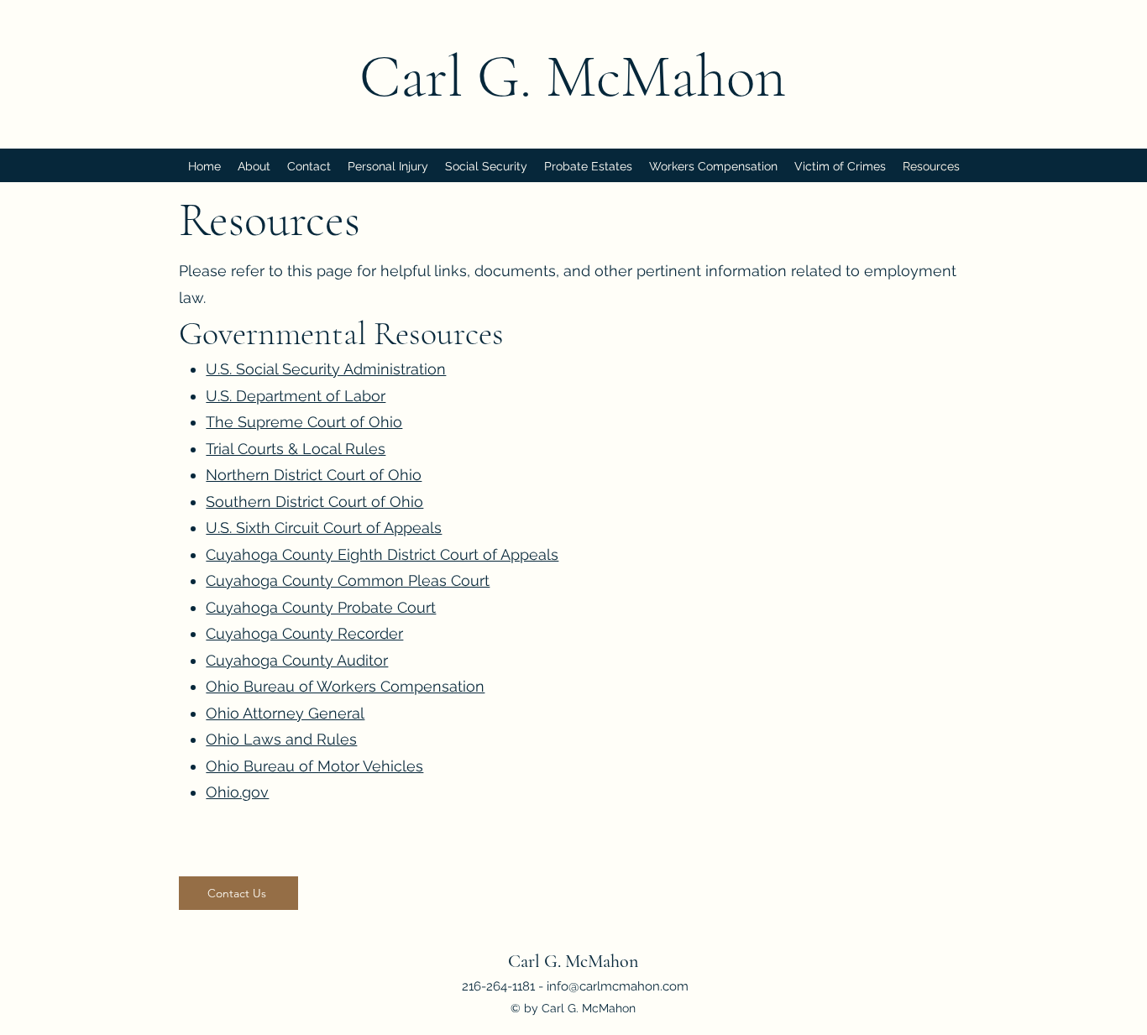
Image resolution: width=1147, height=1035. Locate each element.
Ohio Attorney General (285, 713)
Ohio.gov (237, 792)
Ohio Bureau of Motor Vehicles (314, 766)
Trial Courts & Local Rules (295, 448)
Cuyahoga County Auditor (297, 660)
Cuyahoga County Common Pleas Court (348, 580)
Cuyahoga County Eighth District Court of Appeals (382, 554)
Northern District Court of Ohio (314, 475)
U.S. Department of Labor (295, 396)
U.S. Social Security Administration (326, 369)
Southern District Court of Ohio (314, 501)
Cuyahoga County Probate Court (321, 607)
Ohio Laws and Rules (281, 739)
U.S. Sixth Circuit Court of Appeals (324, 527)
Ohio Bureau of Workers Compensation (345, 686)
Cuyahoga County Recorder (304, 633)
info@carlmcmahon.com (618, 986)
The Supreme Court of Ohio (304, 422)
